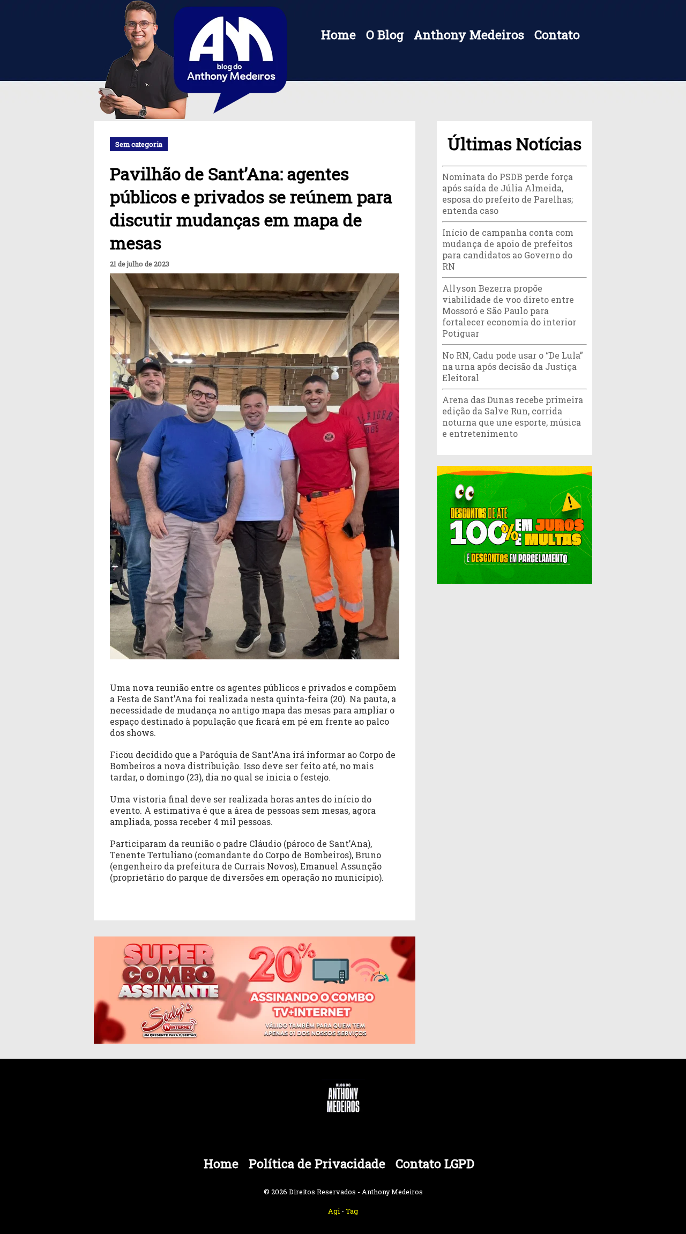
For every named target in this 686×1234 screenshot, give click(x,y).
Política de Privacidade (317, 1163)
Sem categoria (138, 144)
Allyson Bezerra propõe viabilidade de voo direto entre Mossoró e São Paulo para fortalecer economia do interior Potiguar (509, 311)
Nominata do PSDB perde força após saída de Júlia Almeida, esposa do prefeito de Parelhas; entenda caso (507, 193)
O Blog (385, 34)
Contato (557, 34)
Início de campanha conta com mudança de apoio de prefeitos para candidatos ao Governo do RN (507, 249)
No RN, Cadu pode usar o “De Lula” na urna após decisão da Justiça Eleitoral (512, 366)
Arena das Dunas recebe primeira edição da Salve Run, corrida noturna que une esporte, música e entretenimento (512, 416)
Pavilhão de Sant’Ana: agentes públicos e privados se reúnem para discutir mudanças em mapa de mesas (251, 208)
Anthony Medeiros (469, 34)
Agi (334, 1211)
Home (338, 34)
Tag (352, 1211)
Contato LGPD (435, 1163)
